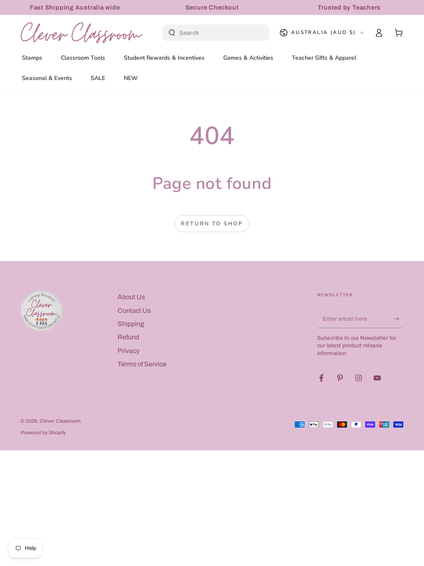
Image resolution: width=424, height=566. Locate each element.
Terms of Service (142, 364)
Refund (128, 337)
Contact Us (134, 310)
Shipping (131, 323)
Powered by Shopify (43, 432)
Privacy (129, 350)
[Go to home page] (81, 32)
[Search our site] (172, 32)
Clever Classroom (60, 421)
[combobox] (217, 32)
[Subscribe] (398, 319)
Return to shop (212, 223)
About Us (131, 296)
